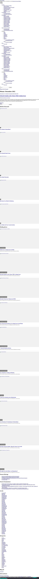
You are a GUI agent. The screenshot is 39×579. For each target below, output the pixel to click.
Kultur (3, 555)
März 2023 (3, 518)
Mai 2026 (3, 493)
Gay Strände (6, 93)
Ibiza (2, 553)
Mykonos (3, 559)
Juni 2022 (3, 525)
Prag (4, 37)
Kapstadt (5, 78)
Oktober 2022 (4, 521)
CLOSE (1, 3)
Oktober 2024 (4, 507)
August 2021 (4, 531)
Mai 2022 (3, 526)
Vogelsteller (2, 571)
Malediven (3, 557)
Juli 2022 (3, 524)
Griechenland (4, 12)
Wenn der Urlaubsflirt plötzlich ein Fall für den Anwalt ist (10, 476)
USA (4, 79)
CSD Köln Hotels (6, 29)
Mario (1, 103)
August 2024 (4, 509)
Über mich (5, 84)
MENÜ (1, 2)
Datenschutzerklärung (3, 578)
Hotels (3, 552)
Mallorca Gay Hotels (7, 11)
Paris (4, 32)
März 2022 (3, 527)
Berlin (3, 540)
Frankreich (3, 543)
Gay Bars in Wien (4, 479)
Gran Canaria (4, 549)
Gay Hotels (7, 576)
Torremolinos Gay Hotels (7, 50)
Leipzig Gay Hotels (7, 20)
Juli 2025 (3, 499)
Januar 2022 (4, 529)
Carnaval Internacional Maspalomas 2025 (22, 488)
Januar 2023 (4, 520)
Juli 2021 (3, 532)
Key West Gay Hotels (9, 40)
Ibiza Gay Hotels (6, 6)
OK (33, 577)
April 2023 (3, 517)
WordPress (29, 576)
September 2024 (4, 508)
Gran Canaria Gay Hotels (7, 5)
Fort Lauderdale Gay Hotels (10, 39)
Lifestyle (3, 556)
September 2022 (4, 522)
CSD (2, 27)
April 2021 (3, 533)
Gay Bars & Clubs (4, 544)
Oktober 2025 (4, 497)
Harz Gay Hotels (6, 24)
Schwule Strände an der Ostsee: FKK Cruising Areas (13, 95)
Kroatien (3, 554)
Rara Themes (21, 576)
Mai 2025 (3, 501)
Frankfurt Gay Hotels (7, 18)
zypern (3, 567)
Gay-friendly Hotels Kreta (8, 14)
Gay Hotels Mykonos (7, 13)
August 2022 (4, 523)
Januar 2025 (4, 504)
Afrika (3, 537)
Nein (35, 577)
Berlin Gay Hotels (6, 56)
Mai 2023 (3, 516)
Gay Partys (3, 546)
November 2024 (4, 506)
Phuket (5, 33)
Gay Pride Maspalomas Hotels (8, 30)
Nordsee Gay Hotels (7, 21)
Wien (4, 73)
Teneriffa (5, 10)
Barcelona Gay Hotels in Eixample (9, 7)
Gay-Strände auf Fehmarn (6, 478)
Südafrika (3, 563)
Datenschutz (7, 575)
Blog (2, 43)
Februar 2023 (4, 519)
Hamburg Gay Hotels (7, 17)
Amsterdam (5, 34)
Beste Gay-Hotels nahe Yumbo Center (22, 483)
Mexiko (3, 558)
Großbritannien (4, 551)
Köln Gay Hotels (6, 16)
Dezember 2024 (4, 505)
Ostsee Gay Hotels (6, 61)
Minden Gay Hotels (7, 67)
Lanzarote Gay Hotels (7, 8)
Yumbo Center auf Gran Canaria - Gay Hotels (9, 483)
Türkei (3, 565)
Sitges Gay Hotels (6, 9)
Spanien (3, 4)
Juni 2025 (3, 500)
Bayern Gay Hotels (7, 22)
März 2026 (3, 494)
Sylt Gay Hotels (6, 26)
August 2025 (4, 498)
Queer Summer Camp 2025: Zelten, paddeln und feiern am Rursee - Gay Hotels (14, 484)
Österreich (5, 35)
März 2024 (3, 511)
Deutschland (4, 55)
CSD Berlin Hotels (7, 28)
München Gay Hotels (7, 19)
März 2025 (3, 503)
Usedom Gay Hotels (7, 25)
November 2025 (4, 496)
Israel (4, 41)
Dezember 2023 (4, 514)
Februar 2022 (4, 528)
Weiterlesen (1, 102)
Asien (3, 539)
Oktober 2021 (4, 530)
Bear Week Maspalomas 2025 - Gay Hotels (8, 488)
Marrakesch (5, 36)
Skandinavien (4, 561)
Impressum (1, 575)
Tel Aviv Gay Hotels (9, 42)
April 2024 (3, 510)
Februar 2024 (4, 512)
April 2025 (3, 502)
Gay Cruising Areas (5, 545)
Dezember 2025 (4, 495)
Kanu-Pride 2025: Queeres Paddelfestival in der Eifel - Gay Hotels (12, 486)
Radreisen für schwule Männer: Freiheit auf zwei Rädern (10, 477)
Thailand (3, 564)
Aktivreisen (3, 538)
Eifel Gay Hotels (6, 23)
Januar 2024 (4, 513)
